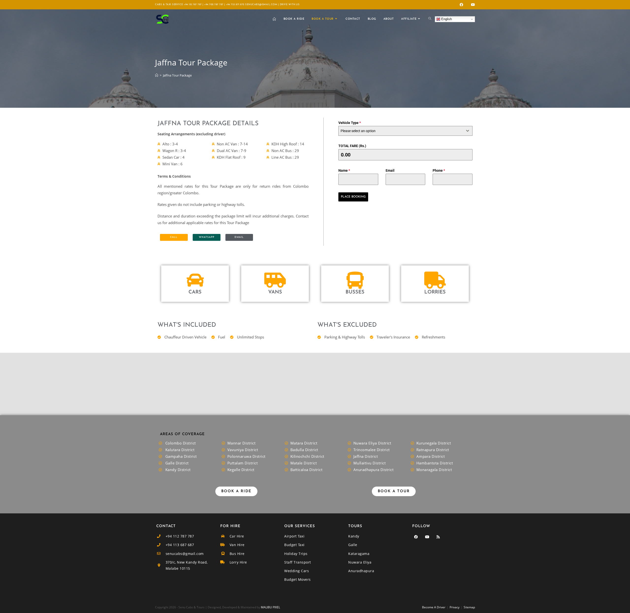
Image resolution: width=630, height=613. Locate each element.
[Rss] (438, 536)
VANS (275, 292)
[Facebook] (416, 536)
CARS (195, 292)
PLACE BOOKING (353, 196)
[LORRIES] (435, 280)
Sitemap (469, 607)
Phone (439, 170)
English (446, 19)
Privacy (454, 607)
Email (390, 170)
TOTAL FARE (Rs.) (352, 146)
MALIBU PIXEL (270, 607)
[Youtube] (427, 536)
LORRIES (435, 292)
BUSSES (355, 292)
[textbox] (401, 131)
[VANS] (275, 280)
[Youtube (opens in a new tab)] (472, 4)
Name (344, 170)
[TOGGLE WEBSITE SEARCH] (430, 19)
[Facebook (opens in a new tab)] (461, 4)
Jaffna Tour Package (177, 75)
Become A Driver (433, 607)
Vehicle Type (349, 123)
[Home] (156, 75)
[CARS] (195, 280)
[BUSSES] (355, 280)
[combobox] (405, 131)
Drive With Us (290, 4)
